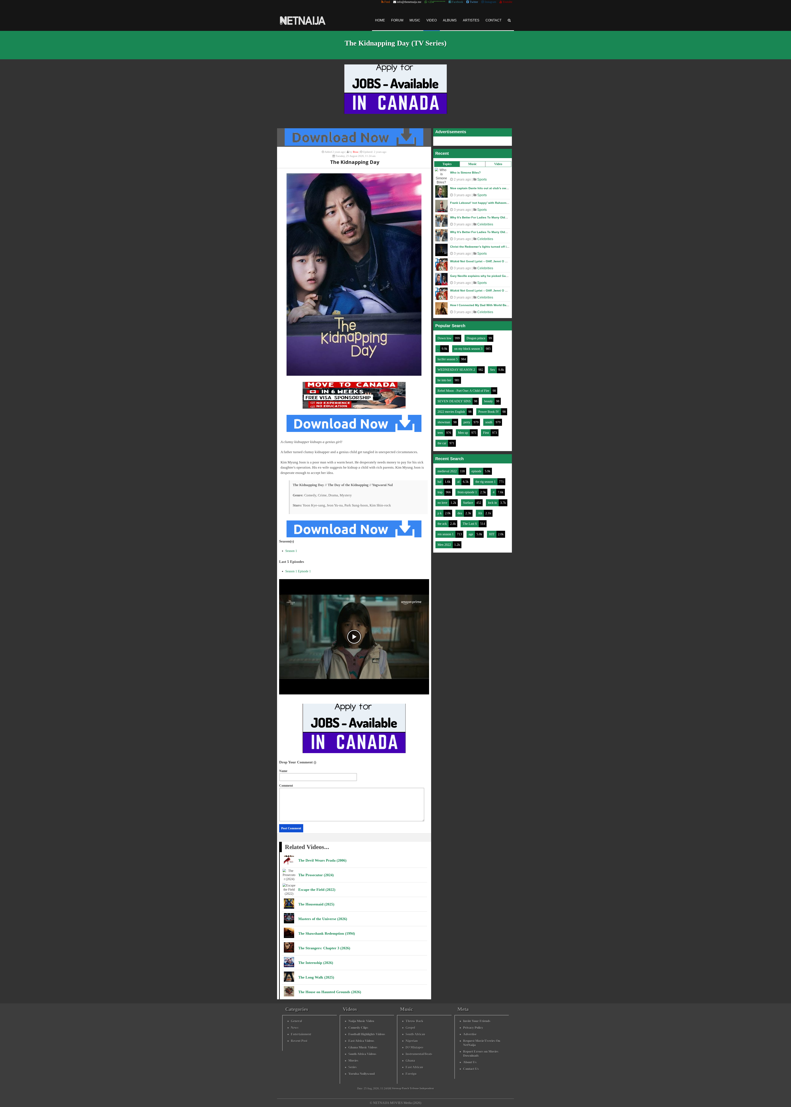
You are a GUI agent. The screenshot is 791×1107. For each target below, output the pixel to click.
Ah (480, 511)
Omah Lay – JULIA (463, 215)
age (471, 532)
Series (352, 1067)
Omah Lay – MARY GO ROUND (471, 186)
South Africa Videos (362, 1054)
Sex (493, 367)
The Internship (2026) (315, 963)
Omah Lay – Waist (462, 200)
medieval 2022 (448, 469)
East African (414, 1067)
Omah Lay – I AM (462, 171)
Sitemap (396, 1088)
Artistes (471, 20)
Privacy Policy (473, 1027)
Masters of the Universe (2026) (322, 919)
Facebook (457, 1)
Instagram (490, 1)
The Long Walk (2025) (316, 977)
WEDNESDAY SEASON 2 (457, 367)
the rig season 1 (485, 479)
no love (443, 500)
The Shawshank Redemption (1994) (326, 933)
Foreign (411, 1074)
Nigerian (412, 1041)
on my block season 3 (468, 346)
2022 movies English (452, 409)
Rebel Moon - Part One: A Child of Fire (464, 388)
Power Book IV (489, 409)
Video (431, 20)
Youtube (507, 1)
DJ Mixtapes (414, 1047)
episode (477, 469)
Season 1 (291, 551)
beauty (489, 399)
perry (467, 420)
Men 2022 (445, 542)
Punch (405, 1088)
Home (380, 20)
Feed (387, 1)
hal (440, 479)
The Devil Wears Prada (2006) (322, 860)
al (458, 479)
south (489, 420)
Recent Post (299, 1041)
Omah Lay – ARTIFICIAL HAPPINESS (475, 303)
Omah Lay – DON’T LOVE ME (470, 244)
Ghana (410, 1060)
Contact (494, 20)
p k (440, 511)
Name (283, 771)
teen (441, 430)
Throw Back (414, 1021)
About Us (469, 1062)
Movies (353, 1060)
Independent (427, 1088)
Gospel (410, 1027)
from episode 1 (468, 490)
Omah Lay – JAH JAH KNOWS (471, 288)
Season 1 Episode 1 (298, 571)
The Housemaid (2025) (316, 904)
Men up (463, 430)
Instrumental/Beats (419, 1054)
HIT (492, 532)
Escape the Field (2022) (316, 890)
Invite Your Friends (476, 1021)
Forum (397, 20)
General (296, 1021)
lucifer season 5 (448, 357)
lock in (493, 500)
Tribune (414, 1088)
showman (444, 420)
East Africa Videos (361, 1041)
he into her (445, 378)
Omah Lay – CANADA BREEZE (471, 273)
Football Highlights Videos (366, 1034)
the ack (443, 521)
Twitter (473, 1)
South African (415, 1034)
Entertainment (301, 1034)
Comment (286, 785)
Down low (445, 336)
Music (415, 20)
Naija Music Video (361, 1021)
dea (460, 511)
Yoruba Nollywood (361, 1074)
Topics (447, 164)
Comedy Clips (358, 1027)
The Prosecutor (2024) (316, 875)
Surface (468, 500)
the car (442, 441)
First (486, 430)
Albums (450, 20)
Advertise (469, 1034)
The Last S (470, 521)
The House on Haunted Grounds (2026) (329, 992)
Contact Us (471, 1069)
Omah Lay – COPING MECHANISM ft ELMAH (480, 230)
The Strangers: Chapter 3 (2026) (324, 948)
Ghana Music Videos (362, 1047)
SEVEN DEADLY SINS (455, 399)
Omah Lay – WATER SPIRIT (469, 259)
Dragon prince (476, 336)
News (294, 1027)
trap (440, 490)
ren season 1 (446, 532)
